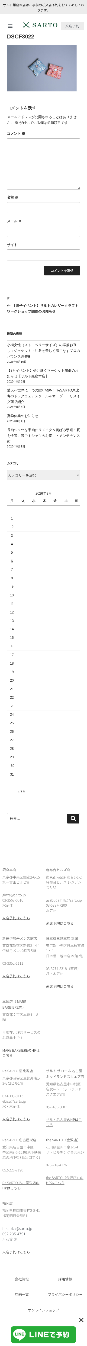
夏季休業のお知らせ (22, 416)
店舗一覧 (22, 1294)
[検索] (73, 818)
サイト (12, 245)
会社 (18, 1278)
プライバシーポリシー (65, 1294)
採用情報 (65, 1278)
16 (12, 646)
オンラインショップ (43, 1310)
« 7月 (22, 791)
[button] (10, 26)
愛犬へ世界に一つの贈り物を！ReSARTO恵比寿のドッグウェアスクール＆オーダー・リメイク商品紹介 (43, 396)
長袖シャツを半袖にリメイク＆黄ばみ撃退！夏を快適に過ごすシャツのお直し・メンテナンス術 (43, 435)
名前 (12, 197)
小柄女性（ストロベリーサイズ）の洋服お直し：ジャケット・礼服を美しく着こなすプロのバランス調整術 (43, 350)
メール (14, 221)
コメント (16, 133)
